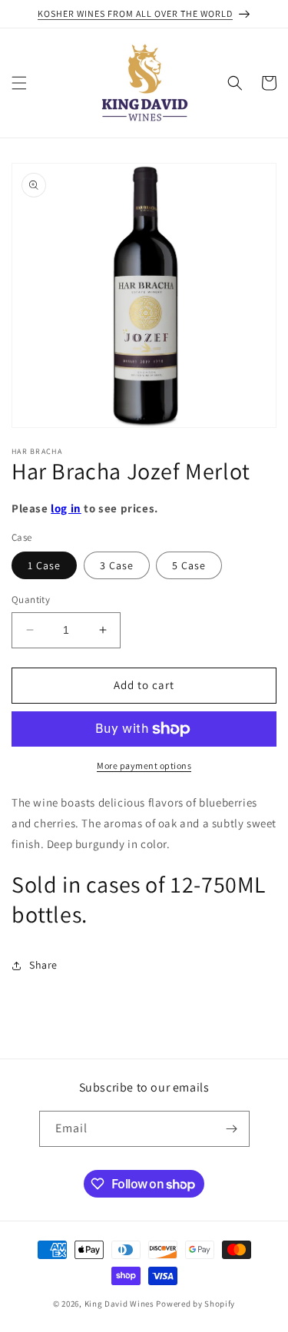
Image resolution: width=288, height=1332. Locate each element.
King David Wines (119, 1303)
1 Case (44, 565)
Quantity (31, 599)
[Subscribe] (232, 1129)
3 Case (117, 565)
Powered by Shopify (195, 1303)
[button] (19, 83)
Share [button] (43, 965)
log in (66, 508)
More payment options (144, 765)
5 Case (189, 565)
